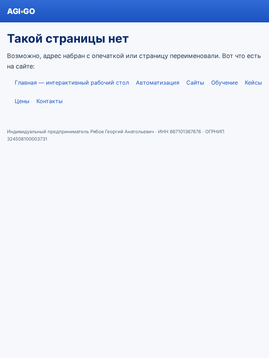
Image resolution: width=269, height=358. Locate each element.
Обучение (224, 82)
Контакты (49, 101)
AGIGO (21, 11)
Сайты (195, 82)
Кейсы (253, 82)
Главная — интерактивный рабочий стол (72, 82)
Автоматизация (157, 82)
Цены (22, 101)
